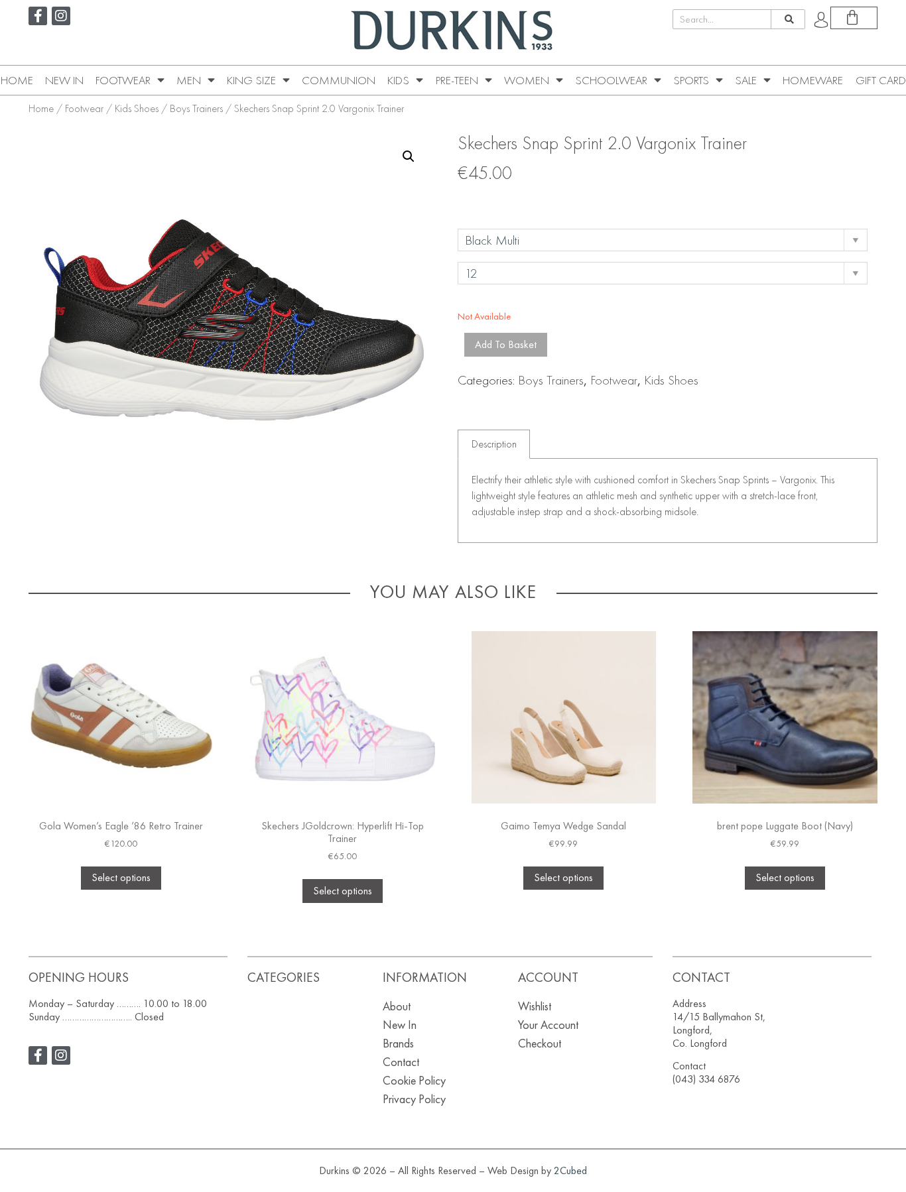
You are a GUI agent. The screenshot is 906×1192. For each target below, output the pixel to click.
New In (64, 80)
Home (17, 80)
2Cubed (570, 1170)
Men (188, 80)
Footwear (123, 80)
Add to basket (506, 344)
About (397, 1006)
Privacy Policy (414, 1098)
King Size (251, 80)
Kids (398, 80)
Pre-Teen (457, 80)
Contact (401, 1061)
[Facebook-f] (38, 16)
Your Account (548, 1024)
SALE (746, 80)
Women (526, 80)
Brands (398, 1043)
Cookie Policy (414, 1080)
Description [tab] (494, 444)
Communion (338, 80)
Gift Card (881, 80)
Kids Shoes (137, 108)
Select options (121, 877)
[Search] (788, 19)
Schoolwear (611, 80)
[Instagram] (61, 16)
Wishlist (534, 1006)
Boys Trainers (196, 108)
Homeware (813, 80)
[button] (409, 156)
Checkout (539, 1043)
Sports (691, 80)
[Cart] (853, 18)
